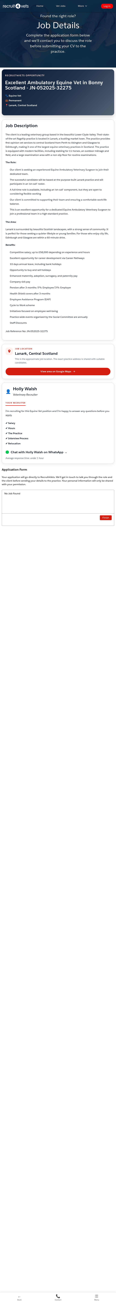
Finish (105, 517)
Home (39, 6)
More (81, 6)
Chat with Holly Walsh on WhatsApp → (39, 452)
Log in (107, 6)
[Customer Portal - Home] (16, 6)
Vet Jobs (60, 6)
